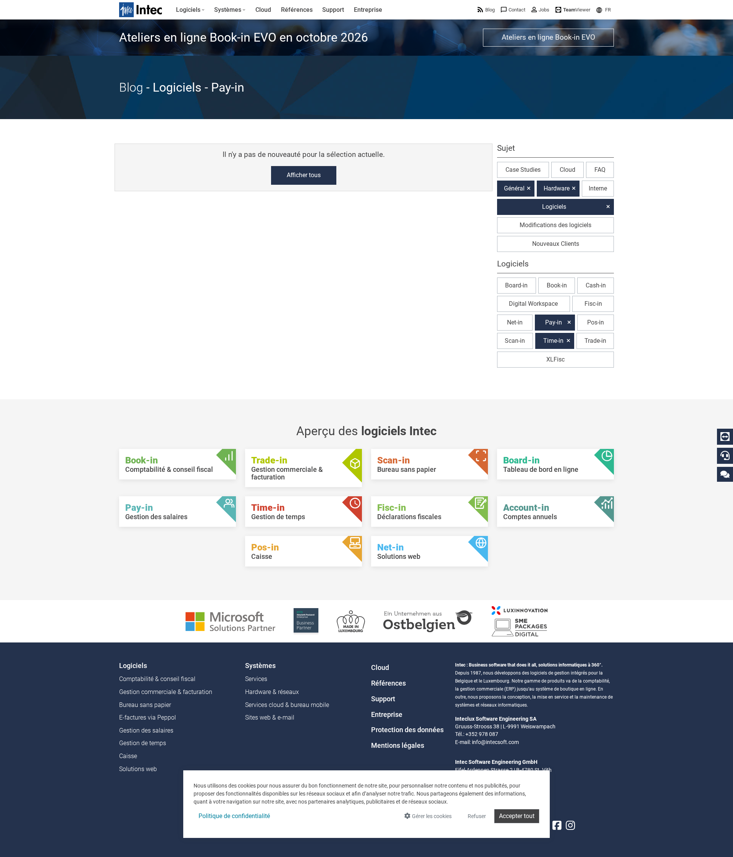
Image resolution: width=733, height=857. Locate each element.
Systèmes (260, 666)
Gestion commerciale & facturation (165, 692)
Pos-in (595, 322)
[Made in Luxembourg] (351, 621)
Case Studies (523, 169)
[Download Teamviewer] (725, 437)
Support (383, 699)
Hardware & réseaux (272, 692)
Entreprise (386, 714)
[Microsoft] (230, 621)
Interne (598, 188)
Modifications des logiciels (555, 225)
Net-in (515, 322)
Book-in (557, 285)
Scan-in (515, 340)
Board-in (516, 285)
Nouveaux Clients (555, 243)
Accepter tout (516, 816)
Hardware (557, 188)
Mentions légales (397, 745)
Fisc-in (593, 303)
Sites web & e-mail (269, 717)
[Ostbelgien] (428, 621)
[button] (603, 9)
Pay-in (553, 322)
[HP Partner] (306, 621)
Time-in (553, 340)
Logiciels (554, 206)
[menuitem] (190, 10)
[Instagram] (570, 825)
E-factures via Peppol (147, 717)
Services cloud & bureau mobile (287, 705)
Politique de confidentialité (234, 816)
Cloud (567, 169)
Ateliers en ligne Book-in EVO (548, 37)
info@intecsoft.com (495, 742)
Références (388, 683)
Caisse (128, 756)
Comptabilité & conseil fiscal (157, 679)
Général (514, 188)
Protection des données (407, 730)
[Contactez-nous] (725, 473)
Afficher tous (304, 175)
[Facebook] (557, 825)
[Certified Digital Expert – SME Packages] (519, 621)
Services (256, 679)
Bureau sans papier (145, 705)
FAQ (599, 169)
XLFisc (555, 359)
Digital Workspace (533, 303)
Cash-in (596, 285)
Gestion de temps (142, 743)
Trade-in (595, 340)
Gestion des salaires (146, 730)
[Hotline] (725, 455)
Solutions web (138, 769)
